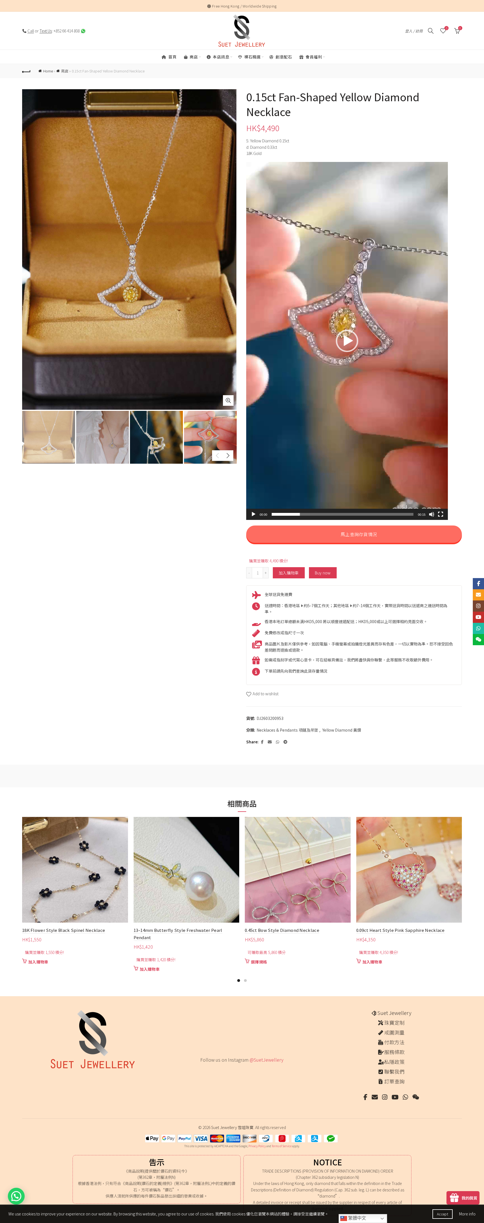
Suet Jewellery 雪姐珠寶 (232, 1127)
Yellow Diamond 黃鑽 (341, 730)
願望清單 (446, 28)
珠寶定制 (394, 1022)
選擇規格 (259, 961)
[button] (347, 341)
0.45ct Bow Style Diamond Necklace (282, 930)
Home (48, 71)
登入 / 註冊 (414, 31)
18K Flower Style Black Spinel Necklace (63, 930)
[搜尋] (430, 31)
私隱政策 (394, 1061)
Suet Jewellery (394, 1012)
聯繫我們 (394, 1071)
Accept (442, 1214)
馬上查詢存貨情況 (358, 534)
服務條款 (394, 1051)
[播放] (253, 514)
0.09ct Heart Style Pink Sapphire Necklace (400, 930)
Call (30, 31)
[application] (347, 341)
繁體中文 (356, 1218)
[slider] (342, 514)
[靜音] (431, 514)
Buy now (323, 573)
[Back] (26, 71)
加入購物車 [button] (38, 961)
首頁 (172, 57)
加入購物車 (289, 573)
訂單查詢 (394, 1081)
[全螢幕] (440, 514)
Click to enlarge (228, 400)
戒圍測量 (394, 1032)
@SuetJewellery (266, 1059)
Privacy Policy (257, 1146)
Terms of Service (282, 1146)
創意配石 (283, 57)
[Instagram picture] (202, 1072)
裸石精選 (252, 57)
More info (467, 1214)
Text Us (45, 31)
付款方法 (394, 1042)
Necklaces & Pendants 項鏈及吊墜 (287, 730)
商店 (193, 57)
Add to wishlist (265, 693)
